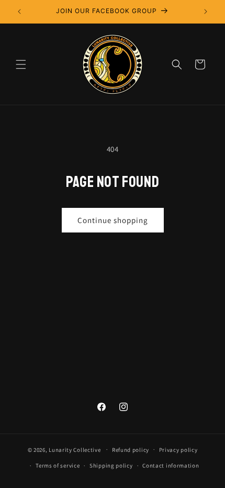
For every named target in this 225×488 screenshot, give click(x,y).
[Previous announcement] (19, 11)
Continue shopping (112, 220)
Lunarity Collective (74, 449)
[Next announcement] (205, 11)
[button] (20, 64)
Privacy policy (178, 449)
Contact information (170, 465)
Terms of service (58, 465)
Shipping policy (111, 465)
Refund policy (130, 449)
